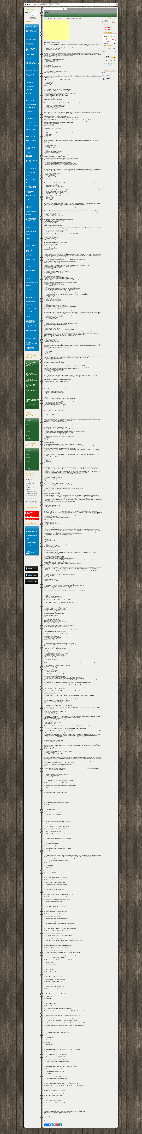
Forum (74, 15)
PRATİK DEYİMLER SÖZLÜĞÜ (30, 251)
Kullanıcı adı (27, 12)
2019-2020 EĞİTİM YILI (31, 39)
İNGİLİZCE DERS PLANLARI (30, 334)
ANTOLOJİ (28, 238)
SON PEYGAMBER (30, 528)
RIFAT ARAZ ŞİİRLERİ (31, 168)
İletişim (100, 15)
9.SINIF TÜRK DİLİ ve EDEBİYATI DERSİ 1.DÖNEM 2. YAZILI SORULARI (31, 364)
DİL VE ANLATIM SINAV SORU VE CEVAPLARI (31, 35)
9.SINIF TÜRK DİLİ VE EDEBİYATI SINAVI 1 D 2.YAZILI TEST (31, 406)
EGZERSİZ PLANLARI (31, 97)
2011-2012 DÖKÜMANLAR (32, 79)
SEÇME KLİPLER (29, 516)
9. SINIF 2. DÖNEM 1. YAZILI (30, 369)
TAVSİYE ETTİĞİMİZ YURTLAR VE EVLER (31, 187)
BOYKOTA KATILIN (30, 270)
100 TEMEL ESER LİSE (31, 224)
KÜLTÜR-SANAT (30, 133)
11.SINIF (28, 431)
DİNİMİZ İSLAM (30, 86)
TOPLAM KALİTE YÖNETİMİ (30, 192)
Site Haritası (32, 562)
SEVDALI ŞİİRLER (30, 179)
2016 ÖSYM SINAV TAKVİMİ (30, 484)
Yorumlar (46, 1120)
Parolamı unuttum (32, 17)
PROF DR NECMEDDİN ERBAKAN (31, 161)
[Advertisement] (56, 30)
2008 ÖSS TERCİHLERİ (31, 231)
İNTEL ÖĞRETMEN (30, 122)
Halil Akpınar (104, 72)
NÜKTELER (28, 266)
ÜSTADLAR (28, 199)
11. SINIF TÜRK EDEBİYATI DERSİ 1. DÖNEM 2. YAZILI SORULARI (32, 395)
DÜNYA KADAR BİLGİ (31, 89)
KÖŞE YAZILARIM (30, 129)
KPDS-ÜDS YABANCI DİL (32, 282)
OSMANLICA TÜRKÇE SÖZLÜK (31, 148)
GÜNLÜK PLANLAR (30, 107)
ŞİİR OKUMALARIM (30, 519)
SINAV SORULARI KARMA (32, 67)
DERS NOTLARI (29, 82)
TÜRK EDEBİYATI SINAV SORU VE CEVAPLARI (32, 31)
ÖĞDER (27, 538)
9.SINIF (27, 424)
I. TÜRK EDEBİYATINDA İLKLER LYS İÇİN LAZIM (31, 492)
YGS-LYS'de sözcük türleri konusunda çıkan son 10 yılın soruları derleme (32, 503)
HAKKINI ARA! (29, 111)
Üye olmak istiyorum (32, 18)
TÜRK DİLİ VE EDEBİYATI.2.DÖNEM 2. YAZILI (31, 374)
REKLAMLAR (29, 316)
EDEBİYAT (28, 93)
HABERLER (28, 278)
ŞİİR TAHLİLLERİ (30, 183)
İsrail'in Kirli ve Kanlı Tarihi (32, 125)
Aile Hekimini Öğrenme (31, 542)
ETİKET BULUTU (30, 289)
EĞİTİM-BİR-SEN (30, 100)
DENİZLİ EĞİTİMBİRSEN (32, 535)
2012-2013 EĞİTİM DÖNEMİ (32, 70)
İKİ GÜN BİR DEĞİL (30, 118)
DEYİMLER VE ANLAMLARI (29, 255)
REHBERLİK (29, 165)
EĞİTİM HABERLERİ (31, 104)
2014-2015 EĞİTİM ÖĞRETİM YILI (30, 58)
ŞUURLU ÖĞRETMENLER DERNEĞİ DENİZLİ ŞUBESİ (32, 547)
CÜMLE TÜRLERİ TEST (31, 495)
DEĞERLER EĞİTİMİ (31, 308)
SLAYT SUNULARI (30, 297)
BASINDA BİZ (29, 304)
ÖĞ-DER (28, 152)
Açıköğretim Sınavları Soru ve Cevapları (32, 326)
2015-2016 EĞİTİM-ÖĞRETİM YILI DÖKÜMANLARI (30, 44)
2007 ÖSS (28, 227)
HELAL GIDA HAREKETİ (31, 115)
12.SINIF (28, 435)
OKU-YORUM (29, 144)
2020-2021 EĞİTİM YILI (31, 338)
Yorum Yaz (51, 1120)
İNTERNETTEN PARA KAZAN (31, 246)
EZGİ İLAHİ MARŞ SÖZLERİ (30, 274)
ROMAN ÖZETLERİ (30, 172)
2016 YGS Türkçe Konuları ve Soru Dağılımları (32, 480)
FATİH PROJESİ (29, 285)
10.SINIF (28, 428)
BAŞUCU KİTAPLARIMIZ (32, 242)
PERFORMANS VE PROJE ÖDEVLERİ (32, 293)
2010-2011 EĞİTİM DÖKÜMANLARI (30, 75)
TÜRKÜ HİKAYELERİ (31, 195)
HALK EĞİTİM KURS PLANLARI (31, 312)
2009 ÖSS (28, 234)
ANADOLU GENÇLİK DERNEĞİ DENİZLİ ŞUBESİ (31, 552)
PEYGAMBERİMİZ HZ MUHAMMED (31, 156)
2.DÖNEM (28, 438)
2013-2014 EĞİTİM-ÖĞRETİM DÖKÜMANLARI (32, 63)
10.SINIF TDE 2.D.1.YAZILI (32, 390)
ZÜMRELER (28, 214)
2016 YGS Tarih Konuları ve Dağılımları (31, 488)
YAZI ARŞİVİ (29, 203)
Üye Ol (35, 4)
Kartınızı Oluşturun (106, 75)
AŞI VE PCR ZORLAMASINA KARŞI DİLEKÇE (31, 343)
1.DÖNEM (28, 420)
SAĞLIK (28, 175)
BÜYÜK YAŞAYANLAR (31, 330)
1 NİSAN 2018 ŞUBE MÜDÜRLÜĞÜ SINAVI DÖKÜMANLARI (31, 321)
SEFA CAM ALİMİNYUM (31, 531)
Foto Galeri (86, 15)
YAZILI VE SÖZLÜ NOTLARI (30, 207)
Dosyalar (79, 15)
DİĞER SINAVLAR (30, 54)
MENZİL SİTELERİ (30, 136)
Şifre (29, 14)
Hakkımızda (68, 15)
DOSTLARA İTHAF (30, 259)
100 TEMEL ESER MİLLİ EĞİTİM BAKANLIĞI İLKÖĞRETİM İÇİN (31, 219)
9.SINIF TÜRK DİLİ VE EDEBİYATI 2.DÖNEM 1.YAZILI (31, 385)
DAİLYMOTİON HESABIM (29, 513)
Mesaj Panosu (93, 15)
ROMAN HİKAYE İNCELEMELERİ (30, 348)
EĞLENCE (28, 263)
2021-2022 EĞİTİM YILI (31, 26)
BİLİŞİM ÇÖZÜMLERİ (31, 301)
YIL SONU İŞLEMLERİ (31, 211)
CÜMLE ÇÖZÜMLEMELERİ (32, 498)
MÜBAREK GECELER (31, 140)
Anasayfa (61, 15)
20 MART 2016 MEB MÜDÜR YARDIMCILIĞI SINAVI (31, 49)
